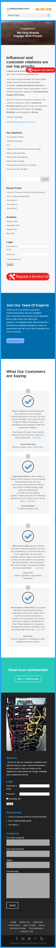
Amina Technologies (35, 447)
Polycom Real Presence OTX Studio (21, 165)
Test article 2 (11, 204)
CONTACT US (26, 931)
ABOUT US (25, 922)
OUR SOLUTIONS (18, 928)
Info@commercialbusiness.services (21, 122)
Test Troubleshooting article (18, 196)
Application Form (15, 341)
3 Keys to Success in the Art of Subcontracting (25, 192)
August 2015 (11, 229)
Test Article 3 (11, 200)
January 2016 (12, 221)
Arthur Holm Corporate (15, 153)
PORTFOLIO (14, 925)
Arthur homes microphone (17, 157)
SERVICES (38, 922)
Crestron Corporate (14, 141)
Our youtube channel (15, 137)
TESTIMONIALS (36, 928)
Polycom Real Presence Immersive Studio (23, 149)
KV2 (8, 145)
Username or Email (11, 248)
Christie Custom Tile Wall (16, 169)
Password (10, 254)
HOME (13, 922)
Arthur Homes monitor (15, 161)
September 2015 (13, 225)
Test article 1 (11, 208)
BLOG (42, 925)
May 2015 (10, 233)
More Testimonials (28, 678)
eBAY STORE (29, 925)
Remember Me (14, 259)
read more (36, 438)
